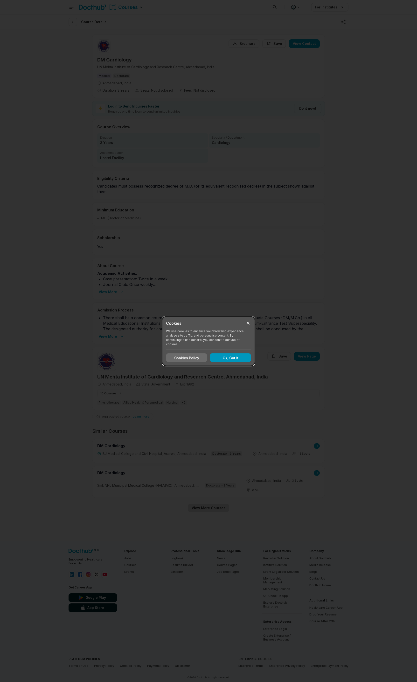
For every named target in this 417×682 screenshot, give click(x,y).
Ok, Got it (230, 358)
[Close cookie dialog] (248, 323)
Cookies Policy (186, 358)
